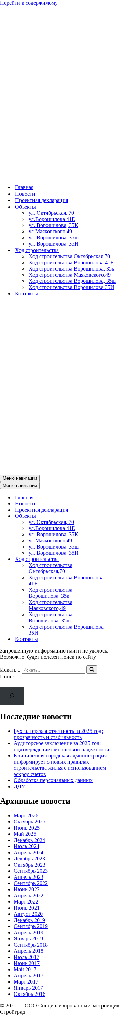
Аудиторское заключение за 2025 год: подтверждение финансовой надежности (61, 746)
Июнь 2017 (27, 963)
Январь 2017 (28, 988)
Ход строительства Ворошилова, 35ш (72, 281)
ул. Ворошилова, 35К (53, 225)
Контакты (26, 293)
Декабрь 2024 (29, 840)
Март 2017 (26, 982)
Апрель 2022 (28, 895)
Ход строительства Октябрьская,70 (69, 256)
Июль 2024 (26, 846)
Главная (24, 187)
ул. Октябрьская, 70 (51, 213)
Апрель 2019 (28, 932)
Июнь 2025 (27, 828)
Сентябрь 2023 (31, 871)
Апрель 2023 (28, 877)
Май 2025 (25, 834)
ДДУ (19, 786)
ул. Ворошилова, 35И (54, 244)
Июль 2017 (26, 957)
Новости (25, 194)
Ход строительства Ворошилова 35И (71, 287)
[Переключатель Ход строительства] (120, 559)
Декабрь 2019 (29, 920)
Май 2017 (25, 969)
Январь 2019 (28, 938)
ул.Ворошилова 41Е (52, 219)
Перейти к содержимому (29, 3)
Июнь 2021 (27, 908)
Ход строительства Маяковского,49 (70, 275)
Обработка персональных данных (53, 780)
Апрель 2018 (28, 951)
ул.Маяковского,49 (50, 231)
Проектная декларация (41, 200)
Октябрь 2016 (29, 994)
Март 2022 (26, 902)
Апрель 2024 (28, 852)
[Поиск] (91, 669)
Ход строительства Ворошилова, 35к (71, 269)
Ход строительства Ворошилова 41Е (71, 262)
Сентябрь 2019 (31, 926)
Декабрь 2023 (29, 858)
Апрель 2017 (28, 975)
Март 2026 (26, 815)
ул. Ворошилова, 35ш (54, 237)
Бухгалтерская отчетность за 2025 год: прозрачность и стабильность (58, 734)
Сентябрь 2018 (31, 945)
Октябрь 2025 (29, 822)
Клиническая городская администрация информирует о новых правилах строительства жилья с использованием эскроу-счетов (60, 765)
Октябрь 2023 (29, 865)
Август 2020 (28, 914)
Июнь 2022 (27, 889)
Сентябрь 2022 (31, 883)
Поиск (7, 677)
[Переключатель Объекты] (120, 516)
